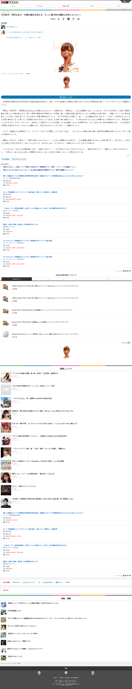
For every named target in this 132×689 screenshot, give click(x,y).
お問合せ (55, 677)
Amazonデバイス (17, 279)
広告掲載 (61, 677)
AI (39, 582)
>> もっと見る (125, 343)
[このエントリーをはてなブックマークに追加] (78, 19)
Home (39, 674)
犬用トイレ (109, 279)
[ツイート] (59, 19)
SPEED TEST (66, 6)
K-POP (67, 582)
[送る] (68, 19)
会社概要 (67, 677)
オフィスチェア (47, 279)
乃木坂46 (6, 159)
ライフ (118, 6)
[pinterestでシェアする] (73, 19)
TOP (66, 668)
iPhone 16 (16, 582)
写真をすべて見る (67, 97)
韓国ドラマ (59, 582)
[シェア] (63, 19)
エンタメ (92, 6)
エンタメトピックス (20, 159)
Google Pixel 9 (47, 582)
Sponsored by (118, 271)
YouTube (92, 674)
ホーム (13, 6)
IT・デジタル (40, 6)
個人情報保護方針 (75, 677)
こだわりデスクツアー (29, 582)
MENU (125, 1)
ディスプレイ (78, 279)
